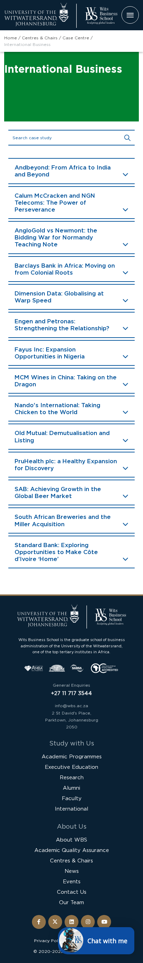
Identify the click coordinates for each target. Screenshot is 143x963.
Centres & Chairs (40, 37)
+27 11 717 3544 (71, 693)
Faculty (72, 798)
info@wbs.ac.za (71, 705)
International (71, 808)
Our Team (71, 902)
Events (72, 881)
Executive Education (71, 767)
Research (72, 777)
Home (10, 37)
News (72, 871)
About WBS (71, 839)
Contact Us (71, 892)
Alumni (71, 787)
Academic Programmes (72, 756)
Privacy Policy (49, 940)
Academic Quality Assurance (71, 850)
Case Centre (75, 37)
